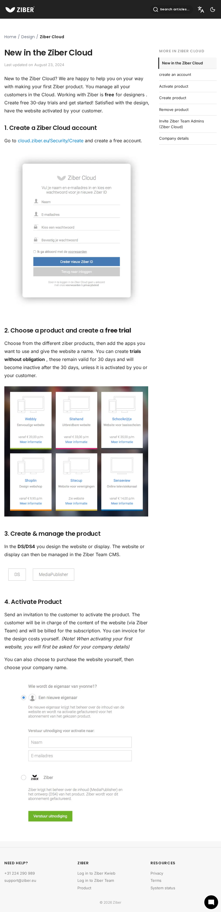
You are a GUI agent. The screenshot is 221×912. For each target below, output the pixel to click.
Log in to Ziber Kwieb (96, 873)
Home (10, 37)
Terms (155, 880)
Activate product (173, 86)
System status (162, 888)
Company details (174, 138)
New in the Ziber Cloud (182, 63)
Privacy (156, 873)
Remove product (173, 109)
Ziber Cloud (52, 37)
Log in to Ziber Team (95, 880)
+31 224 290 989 (19, 873)
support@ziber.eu (20, 880)
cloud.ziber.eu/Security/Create (50, 140)
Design (28, 37)
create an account (175, 74)
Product (84, 888)
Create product (172, 97)
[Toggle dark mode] (213, 9)
